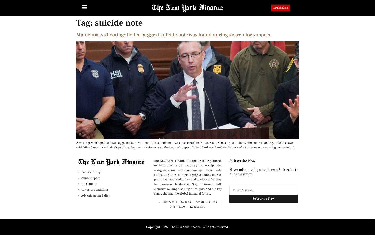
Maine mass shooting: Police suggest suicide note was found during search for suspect (173, 34)
